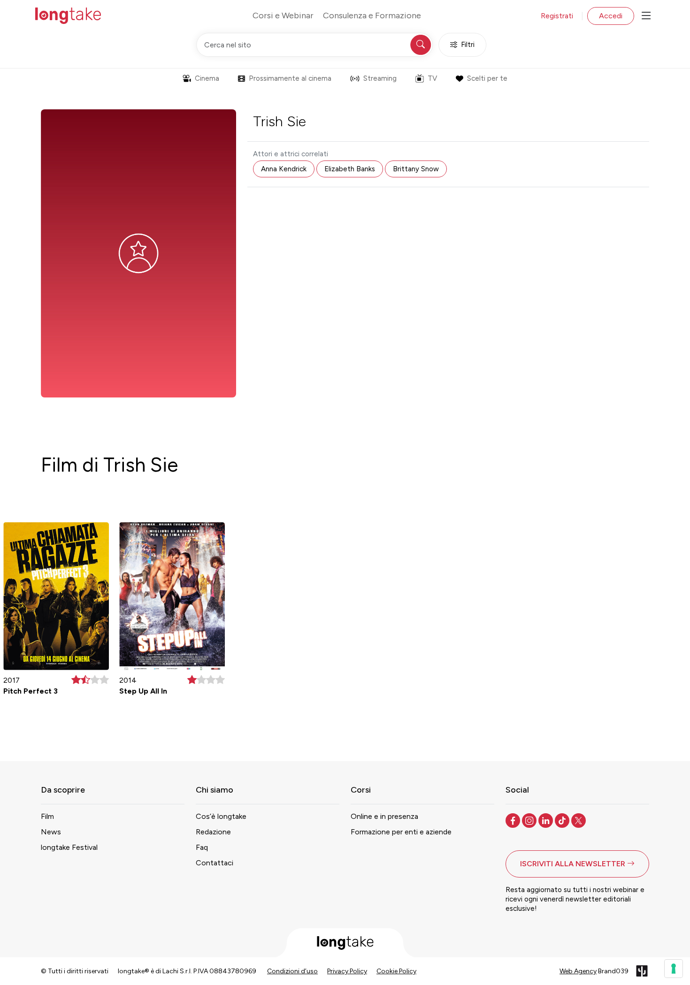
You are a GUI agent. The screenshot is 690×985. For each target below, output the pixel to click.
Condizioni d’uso (292, 971)
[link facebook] (514, 820)
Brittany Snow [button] (416, 169)
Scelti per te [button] (487, 78)
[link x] (579, 820)
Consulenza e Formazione (372, 15)
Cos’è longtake (221, 816)
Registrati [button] (557, 15)
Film (47, 816)
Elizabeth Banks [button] (349, 169)
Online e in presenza (384, 816)
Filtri (468, 44)
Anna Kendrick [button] (284, 169)
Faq (202, 847)
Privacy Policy (347, 971)
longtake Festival (69, 847)
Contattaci (214, 862)
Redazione (213, 831)
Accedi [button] (610, 15)
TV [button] (432, 78)
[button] (577, 864)
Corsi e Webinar (283, 15)
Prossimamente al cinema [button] (290, 78)
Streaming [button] (380, 78)
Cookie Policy (396, 971)
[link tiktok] (563, 820)
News (51, 831)
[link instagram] (530, 820)
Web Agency (578, 971)
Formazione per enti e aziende (401, 831)
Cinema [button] (207, 78)
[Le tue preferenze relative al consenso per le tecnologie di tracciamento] (673, 968)
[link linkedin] (546, 820)
